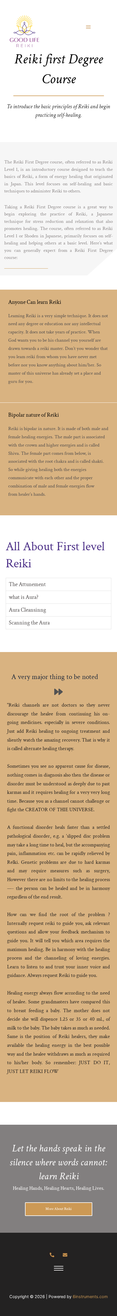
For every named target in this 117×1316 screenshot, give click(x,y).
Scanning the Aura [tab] (29, 622)
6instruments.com (90, 1296)
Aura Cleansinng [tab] (27, 610)
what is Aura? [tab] (23, 597)
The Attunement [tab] (27, 584)
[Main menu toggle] (88, 27)
